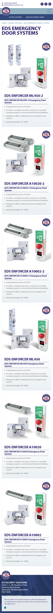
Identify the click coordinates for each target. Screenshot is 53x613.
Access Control (15, 17)
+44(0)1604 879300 (9, 3)
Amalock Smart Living (35, 17)
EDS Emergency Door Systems (36, 23)
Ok (5, 608)
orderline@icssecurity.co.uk (12, 5)
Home (4, 23)
